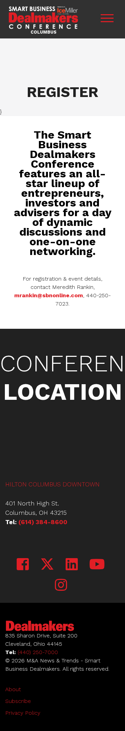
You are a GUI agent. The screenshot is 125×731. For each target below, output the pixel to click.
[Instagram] (61, 585)
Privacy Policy (22, 713)
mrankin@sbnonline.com (48, 295)
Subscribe (18, 701)
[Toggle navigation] (107, 19)
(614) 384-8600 (42, 522)
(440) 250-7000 (38, 652)
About (13, 689)
